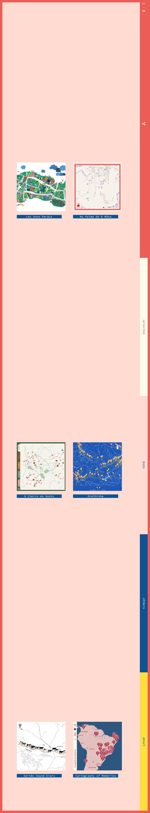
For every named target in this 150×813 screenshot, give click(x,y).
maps (144, 465)
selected (144, 327)
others (144, 603)
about (144, 741)
